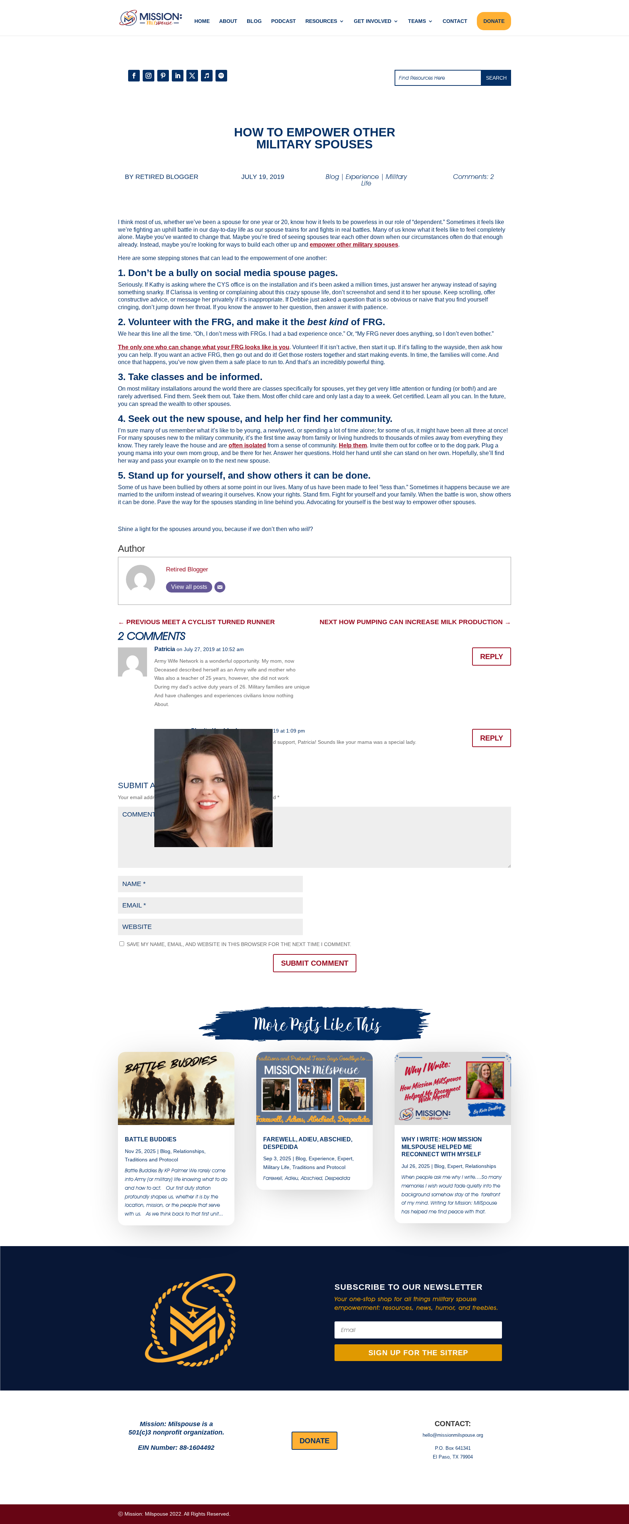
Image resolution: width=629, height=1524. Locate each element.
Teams (417, 21)
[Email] (219, 587)
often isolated (247, 445)
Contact (455, 21)
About (228, 21)
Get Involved (372, 21)
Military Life (276, 1167)
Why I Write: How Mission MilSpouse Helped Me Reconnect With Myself (441, 1147)
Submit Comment (314, 963)
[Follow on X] (192, 75)
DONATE (494, 21)
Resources (321, 21)
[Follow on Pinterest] (163, 75)
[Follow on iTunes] (207, 75)
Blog (254, 21)
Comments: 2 (473, 176)
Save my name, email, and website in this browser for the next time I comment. (239, 944)
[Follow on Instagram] (148, 75)
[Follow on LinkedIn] (177, 75)
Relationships (188, 1151)
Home (202, 21)
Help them (353, 445)
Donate (314, 1441)
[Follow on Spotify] (221, 75)
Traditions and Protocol (151, 1159)
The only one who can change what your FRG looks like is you (203, 347)
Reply (491, 657)
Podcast (283, 21)
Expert (344, 1158)
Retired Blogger (166, 176)
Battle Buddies (151, 1139)
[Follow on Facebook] (134, 75)
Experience (362, 176)
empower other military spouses (354, 245)
